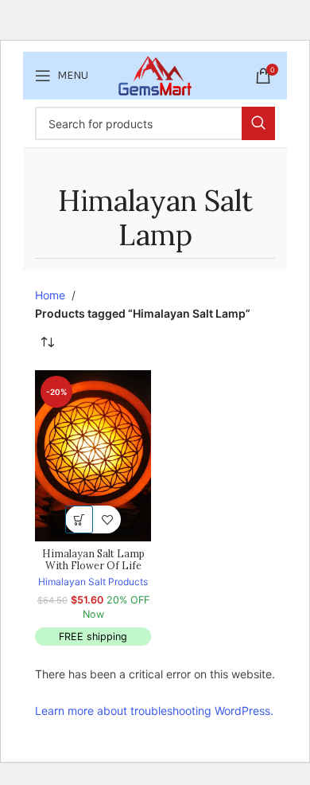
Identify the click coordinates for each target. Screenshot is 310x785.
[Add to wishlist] (107, 519)
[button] (79, 519)
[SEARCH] (258, 123)
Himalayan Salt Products (93, 582)
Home (50, 295)
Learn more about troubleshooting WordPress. (154, 710)
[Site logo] (155, 74)
